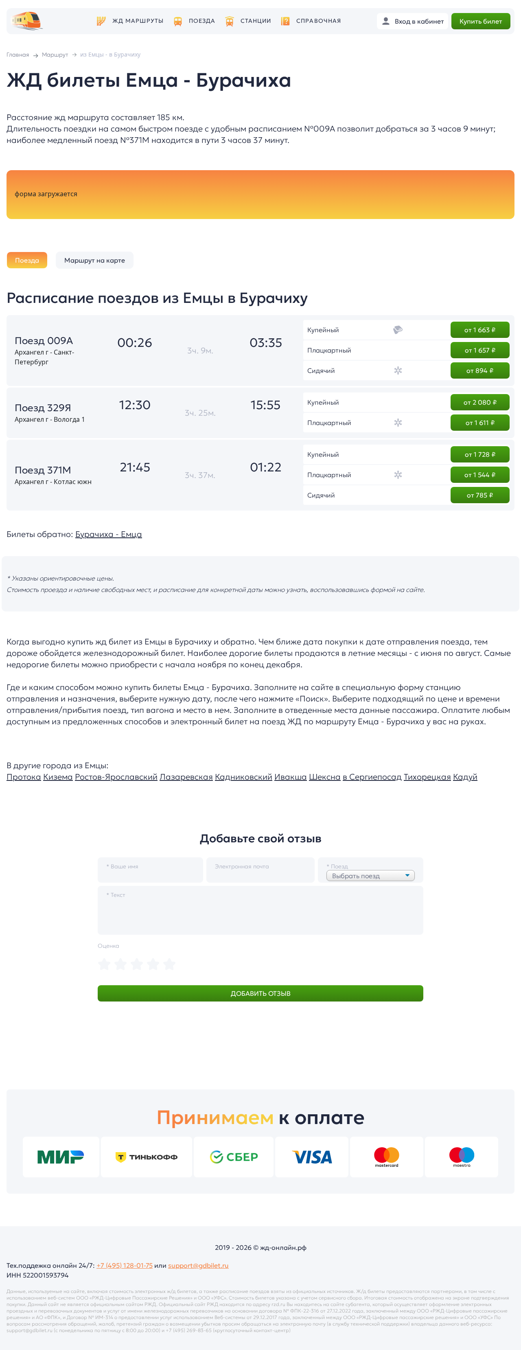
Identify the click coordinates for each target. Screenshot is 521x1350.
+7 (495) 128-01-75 (124, 1265)
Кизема (58, 776)
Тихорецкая (427, 776)
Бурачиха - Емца (108, 534)
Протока (24, 776)
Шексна (325, 776)
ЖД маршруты (138, 21)
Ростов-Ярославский (116, 776)
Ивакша (290, 776)
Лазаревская (186, 776)
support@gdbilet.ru (198, 1265)
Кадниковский (243, 776)
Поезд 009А (44, 341)
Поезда (202, 21)
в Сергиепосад (372, 776)
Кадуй (465, 776)
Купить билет (481, 21)
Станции (256, 21)
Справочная (318, 21)
